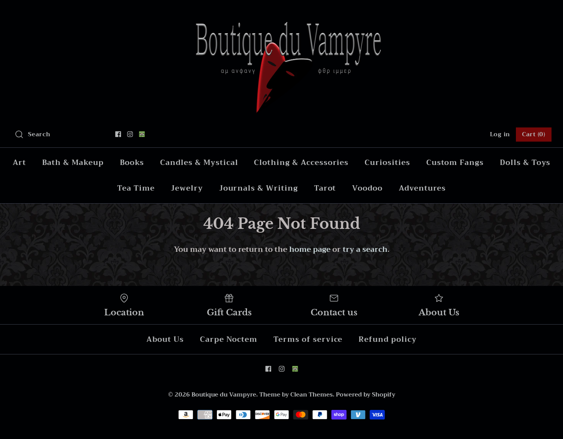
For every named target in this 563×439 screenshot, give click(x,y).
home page (310, 249)
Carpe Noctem (228, 339)
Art (19, 162)
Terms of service (307, 339)
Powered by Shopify (365, 395)
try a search (365, 249)
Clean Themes (311, 395)
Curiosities (387, 162)
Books (132, 162)
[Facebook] (118, 134)
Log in (500, 134)
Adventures (422, 188)
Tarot (325, 188)
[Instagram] (130, 134)
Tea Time (136, 188)
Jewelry (187, 188)
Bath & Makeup (72, 162)
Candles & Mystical (199, 162)
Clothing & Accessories (301, 162)
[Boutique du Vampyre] (281, 13)
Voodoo (367, 188)
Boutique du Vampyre (223, 395)
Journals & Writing (258, 188)
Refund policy (387, 339)
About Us (165, 339)
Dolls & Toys (525, 162)
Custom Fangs (455, 162)
